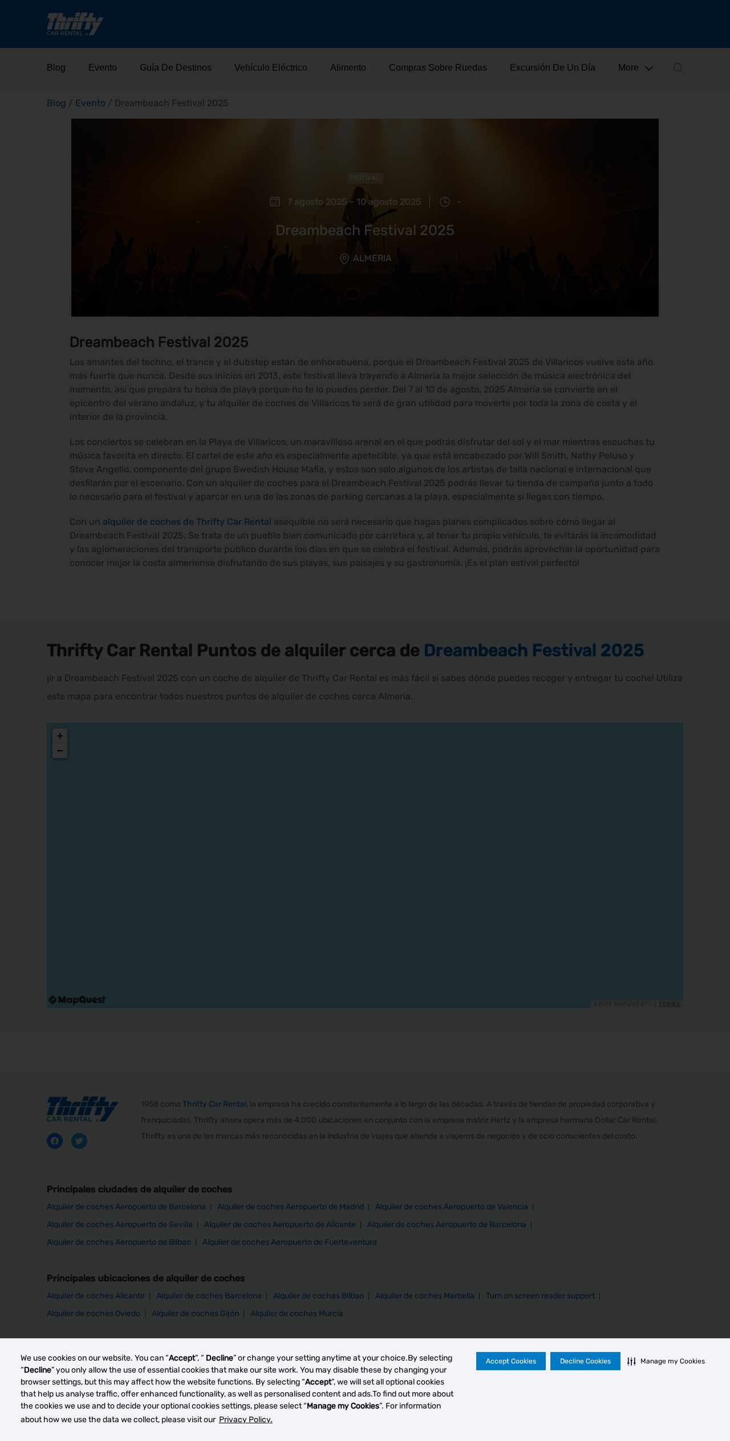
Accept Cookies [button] (511, 1361)
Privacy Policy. (246, 1419)
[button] (666, 1361)
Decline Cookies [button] (585, 1361)
